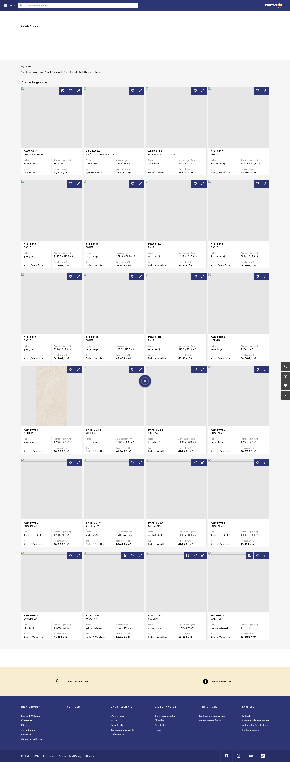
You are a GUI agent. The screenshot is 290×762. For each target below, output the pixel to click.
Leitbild (246, 715)
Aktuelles (159, 720)
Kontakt (25, 756)
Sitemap (89, 756)
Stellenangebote (250, 730)
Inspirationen (31, 706)
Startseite (25, 25)
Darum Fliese (117, 715)
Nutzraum (26, 734)
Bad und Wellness (30, 715)
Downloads (117, 725)
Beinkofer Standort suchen (211, 715)
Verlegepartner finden (209, 720)
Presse (158, 730)
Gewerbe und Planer (32, 739)
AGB (36, 756)
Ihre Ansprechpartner (165, 715)
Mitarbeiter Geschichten (255, 725)
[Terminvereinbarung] (285, 395)
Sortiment (35, 25)
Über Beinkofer (165, 706)
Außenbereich (28, 730)
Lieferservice (117, 734)
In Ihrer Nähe (208, 706)
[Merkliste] (285, 385)
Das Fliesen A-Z (121, 706)
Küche (24, 725)
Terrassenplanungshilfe (122, 730)
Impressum (48, 756)
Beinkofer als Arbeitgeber (255, 720)
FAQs (114, 720)
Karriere (248, 706)
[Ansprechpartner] (285, 366)
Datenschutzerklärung (69, 756)
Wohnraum (26, 720)
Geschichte (160, 725)
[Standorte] (285, 376)
